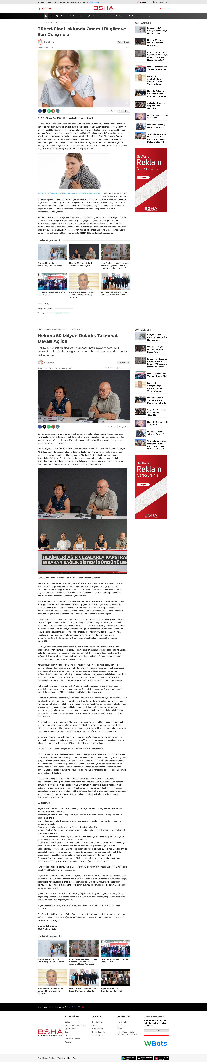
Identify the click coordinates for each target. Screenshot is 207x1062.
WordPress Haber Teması (68, 1058)
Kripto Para (95, 1025)
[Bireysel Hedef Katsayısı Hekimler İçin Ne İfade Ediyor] (52, 252)
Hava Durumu (96, 1022)
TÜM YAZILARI (123, 42)
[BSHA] (103, 11)
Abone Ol (156, 1031)
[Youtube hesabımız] (50, 8)
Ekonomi (107, 16)
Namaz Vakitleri (97, 1029)
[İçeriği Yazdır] (58, 111)
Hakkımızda (41, 2)
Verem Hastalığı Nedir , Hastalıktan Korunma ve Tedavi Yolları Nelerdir (69, 193)
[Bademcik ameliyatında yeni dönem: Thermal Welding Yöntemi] (84, 281)
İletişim (49, 2)
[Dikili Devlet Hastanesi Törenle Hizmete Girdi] (52, 281)
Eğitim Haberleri (93, 16)
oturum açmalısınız (62, 313)
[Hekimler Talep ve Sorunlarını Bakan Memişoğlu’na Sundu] (115, 281)
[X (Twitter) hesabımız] (42, 8)
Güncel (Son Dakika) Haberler (63, 16)
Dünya (148, 16)
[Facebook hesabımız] (39, 8)
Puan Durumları (97, 1035)
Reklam (62, 2)
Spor (67, 1032)
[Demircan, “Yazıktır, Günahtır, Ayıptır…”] (140, 129)
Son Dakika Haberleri (133, 16)
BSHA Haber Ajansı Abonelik (76, 2)
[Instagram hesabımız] (46, 8)
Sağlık (81, 16)
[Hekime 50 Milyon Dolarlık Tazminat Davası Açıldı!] (84, 252)
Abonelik (158, 16)
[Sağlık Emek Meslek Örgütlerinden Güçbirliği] (140, 108)
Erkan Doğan (49, 42)
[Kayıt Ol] (160, 9)
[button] (46, 16)
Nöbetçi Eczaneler (98, 1032)
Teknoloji (118, 16)
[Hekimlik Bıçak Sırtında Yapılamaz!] (140, 120)
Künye (56, 2)
